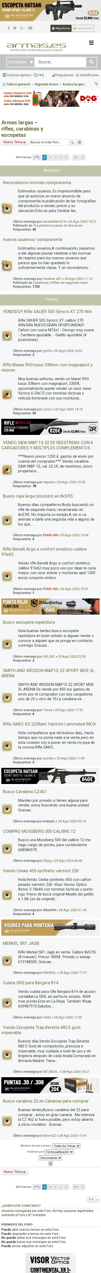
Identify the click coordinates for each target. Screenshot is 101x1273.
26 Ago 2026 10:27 (82, 221)
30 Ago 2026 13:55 (71, 482)
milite (47, 1017)
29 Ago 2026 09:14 (72, 821)
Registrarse (62, 28)
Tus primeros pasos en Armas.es (57, 225)
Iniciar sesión (84, 28)
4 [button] (61, 157)
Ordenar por (36, 1151)
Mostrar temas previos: (36, 1145)
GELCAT (49, 656)
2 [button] (50, 157)
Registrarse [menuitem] (65, 75)
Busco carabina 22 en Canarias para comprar (46, 1101)
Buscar (72, 142)
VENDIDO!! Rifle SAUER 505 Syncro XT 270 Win (47, 311)
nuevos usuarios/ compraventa (32, 239)
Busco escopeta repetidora (29, 622)
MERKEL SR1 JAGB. (21, 943)
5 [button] (66, 157)
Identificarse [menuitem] (89, 75)
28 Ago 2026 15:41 (73, 1136)
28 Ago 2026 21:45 (72, 910)
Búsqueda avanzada (79, 142)
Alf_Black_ (51, 1072)
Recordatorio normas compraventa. (37, 182)
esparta (48, 482)
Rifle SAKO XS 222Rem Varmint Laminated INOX (49, 724)
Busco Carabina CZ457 (25, 791)
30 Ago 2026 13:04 (74, 535)
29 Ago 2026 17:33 (69, 710)
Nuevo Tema (13, 142)
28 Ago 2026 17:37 (73, 973)
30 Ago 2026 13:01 (74, 589)
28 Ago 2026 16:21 (76, 1072)
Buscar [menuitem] (96, 84)
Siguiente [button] (82, 157)
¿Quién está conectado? (21, 1205)
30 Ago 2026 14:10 (69, 409)
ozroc (47, 409)
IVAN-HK (50, 535)
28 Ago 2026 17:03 (68, 1017)
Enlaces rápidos (19, 75)
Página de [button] (37, 157)
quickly (48, 758)
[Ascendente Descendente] (50, 1158)
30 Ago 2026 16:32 (68, 351)
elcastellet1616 (54, 221)
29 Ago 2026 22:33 (72, 656)
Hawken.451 (52, 279)
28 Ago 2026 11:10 (78, 279)
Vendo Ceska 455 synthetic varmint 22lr (41, 870)
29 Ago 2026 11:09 (70, 758)
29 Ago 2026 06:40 (68, 861)
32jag (47, 861)
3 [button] (55, 157)
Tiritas (47, 710)
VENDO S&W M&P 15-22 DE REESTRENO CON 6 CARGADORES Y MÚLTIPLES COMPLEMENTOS (47, 445)
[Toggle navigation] (91, 43)
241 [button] (76, 157)
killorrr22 (49, 1136)
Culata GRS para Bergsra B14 (30, 982)
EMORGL (49, 973)
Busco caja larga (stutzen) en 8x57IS (38, 496)
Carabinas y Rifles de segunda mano (60, 283)
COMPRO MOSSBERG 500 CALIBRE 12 (39, 831)
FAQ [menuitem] (41, 75)
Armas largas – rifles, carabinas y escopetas (22, 128)
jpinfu (47, 351)
